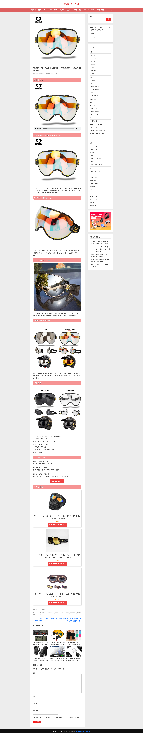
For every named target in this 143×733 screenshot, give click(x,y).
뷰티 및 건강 (91, 10)
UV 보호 (37, 613)
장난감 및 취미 (93, 168)
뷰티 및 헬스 (93, 105)
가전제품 (33, 10)
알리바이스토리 (71, 4)
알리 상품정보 (93, 146)
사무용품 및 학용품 (94, 111)
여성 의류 (62, 10)
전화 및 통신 (93, 174)
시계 (91, 136)
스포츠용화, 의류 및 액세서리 (97, 133)
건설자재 (92, 74)
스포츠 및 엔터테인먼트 (96, 124)
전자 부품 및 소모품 (95, 171)
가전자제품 (92, 64)
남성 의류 (69, 10)
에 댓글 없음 (56, 74)
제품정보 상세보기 (57, 481)
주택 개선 (92, 190)
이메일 (35, 703)
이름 (34, 696)
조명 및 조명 (93, 180)
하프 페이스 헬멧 (37, 615)
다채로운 (42, 613)
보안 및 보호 (93, 99)
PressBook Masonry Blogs (83, 731)
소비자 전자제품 (94, 114)
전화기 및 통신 (93, 177)
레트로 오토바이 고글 (49, 613)
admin (49, 73)
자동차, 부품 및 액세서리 (96, 165)
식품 (91, 139)
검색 (91, 16)
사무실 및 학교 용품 (95, 108)
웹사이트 (35, 710)
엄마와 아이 (93, 152)
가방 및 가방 (93, 58)
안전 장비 (67, 613)
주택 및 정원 (93, 193)
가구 (91, 52)
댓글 (34, 673)
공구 (91, 77)
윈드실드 (79, 613)
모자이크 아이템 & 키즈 (96, 89)
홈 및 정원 (92, 202)
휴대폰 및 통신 (77, 10)
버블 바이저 (58, 613)
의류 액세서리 (93, 161)
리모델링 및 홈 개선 (95, 86)
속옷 (91, 118)
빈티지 (62, 613)
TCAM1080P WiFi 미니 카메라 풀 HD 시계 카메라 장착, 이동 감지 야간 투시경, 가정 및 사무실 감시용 (100, 249)
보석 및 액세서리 (94, 96)
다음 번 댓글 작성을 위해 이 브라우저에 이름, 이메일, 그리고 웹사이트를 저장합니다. (56, 717)
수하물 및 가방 (93, 121)
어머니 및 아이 (93, 149)
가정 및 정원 (93, 70)
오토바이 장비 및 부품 (40, 609)
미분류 (91, 92)
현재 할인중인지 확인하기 (57, 524)
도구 (85, 10)
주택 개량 (92, 187)
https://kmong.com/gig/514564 (100, 37)
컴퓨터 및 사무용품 (43, 10)
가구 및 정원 (93, 55)
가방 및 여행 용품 (94, 61)
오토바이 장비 (73, 613)
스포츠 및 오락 (53, 10)
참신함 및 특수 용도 (95, 196)
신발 (91, 143)
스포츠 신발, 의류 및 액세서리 (97, 130)
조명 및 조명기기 (94, 183)
